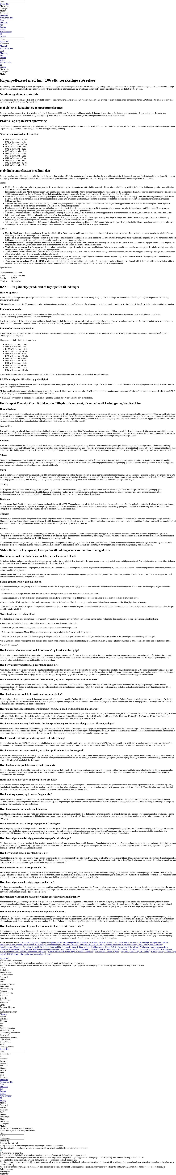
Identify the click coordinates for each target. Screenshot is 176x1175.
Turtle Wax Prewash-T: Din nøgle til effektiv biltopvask (70, 952)
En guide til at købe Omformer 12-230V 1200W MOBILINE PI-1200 (73, 945)
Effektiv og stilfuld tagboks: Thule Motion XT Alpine (22, 945)
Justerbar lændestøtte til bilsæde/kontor (120, 945)
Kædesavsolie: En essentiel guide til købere (109, 949)
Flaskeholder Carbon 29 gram (107, 952)
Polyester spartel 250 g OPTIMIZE (135, 952)
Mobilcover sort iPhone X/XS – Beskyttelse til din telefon (114, 947)
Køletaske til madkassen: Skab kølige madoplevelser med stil (143, 942)
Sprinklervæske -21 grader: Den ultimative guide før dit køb (24, 947)
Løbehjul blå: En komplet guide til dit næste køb (70, 947)
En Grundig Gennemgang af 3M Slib (144, 949)
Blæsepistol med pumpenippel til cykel (35, 954)
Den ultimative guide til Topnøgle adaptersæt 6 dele (41, 942)
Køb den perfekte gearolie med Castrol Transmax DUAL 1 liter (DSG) (61, 949)
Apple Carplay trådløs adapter (149, 945)
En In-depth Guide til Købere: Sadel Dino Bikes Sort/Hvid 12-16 (90, 942)
